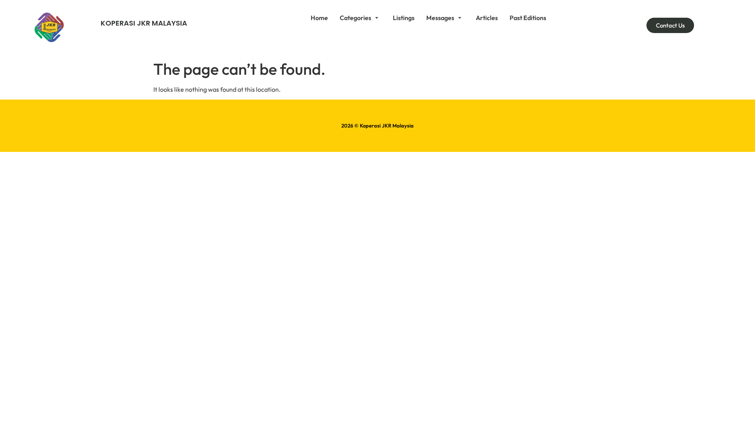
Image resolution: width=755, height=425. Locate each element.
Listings (403, 18)
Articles (487, 18)
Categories (355, 18)
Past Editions (528, 18)
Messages (440, 18)
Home (319, 18)
